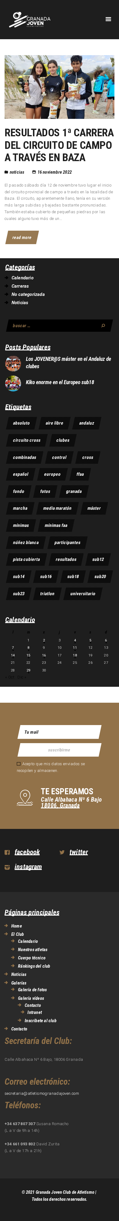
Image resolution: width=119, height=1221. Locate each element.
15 (29, 655)
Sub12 (98, 559)
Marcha (20, 508)
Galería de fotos (32, 989)
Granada (74, 491)
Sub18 (73, 576)
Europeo (52, 474)
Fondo (19, 491)
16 (44, 655)
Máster (94, 508)
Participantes (67, 542)
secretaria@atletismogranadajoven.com (42, 1093)
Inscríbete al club (40, 1020)
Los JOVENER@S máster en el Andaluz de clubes (68, 363)
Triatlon (47, 593)
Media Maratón (57, 508)
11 (75, 647)
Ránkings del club (34, 966)
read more (22, 237)
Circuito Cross (27, 440)
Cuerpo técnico (31, 958)
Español (21, 474)
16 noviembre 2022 (55, 172)
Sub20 (100, 576)
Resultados (66, 559)
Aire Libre (54, 423)
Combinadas (25, 457)
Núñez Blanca (26, 542)
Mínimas (21, 525)
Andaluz (87, 423)
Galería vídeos (31, 998)
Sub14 (19, 576)
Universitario (83, 593)
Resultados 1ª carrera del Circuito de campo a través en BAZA (59, 145)
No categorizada (28, 294)
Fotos (45, 491)
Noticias (17, 172)
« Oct (9, 677)
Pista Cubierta (27, 559)
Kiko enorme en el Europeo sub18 (60, 382)
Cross (88, 457)
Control (59, 457)
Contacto (33, 1005)
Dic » (21, 677)
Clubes (63, 440)
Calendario (23, 278)
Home (16, 926)
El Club (17, 934)
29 (29, 670)
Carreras (20, 286)
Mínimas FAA (56, 525)
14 (13, 655)
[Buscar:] (59, 325)
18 (75, 655)
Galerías (19, 983)
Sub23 (19, 593)
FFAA (80, 474)
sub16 (46, 576)
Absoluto (22, 423)
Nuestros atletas (32, 949)
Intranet (34, 1012)
